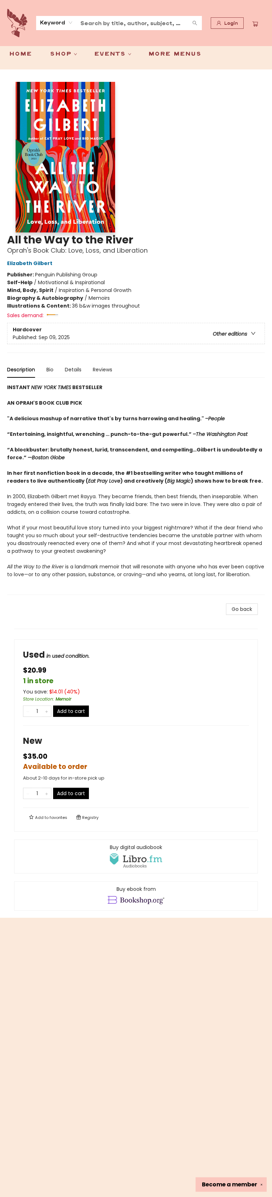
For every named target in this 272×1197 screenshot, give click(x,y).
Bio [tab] (49, 369)
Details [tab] (73, 369)
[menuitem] (20, 54)
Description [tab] (21, 369)
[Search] (195, 23)
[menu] (136, 54)
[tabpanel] (136, 489)
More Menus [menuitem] (175, 54)
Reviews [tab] (102, 369)
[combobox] (56, 22)
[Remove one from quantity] (27, 711)
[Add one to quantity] (46, 711)
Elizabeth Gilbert (29, 263)
